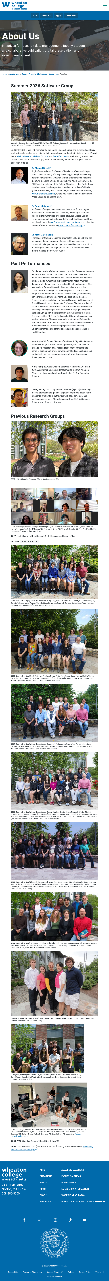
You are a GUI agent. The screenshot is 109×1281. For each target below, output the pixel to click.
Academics (14, 74)
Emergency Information (75, 1189)
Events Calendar (71, 1176)
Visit (35, 15)
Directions (46, 1176)
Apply (58, 15)
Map (42, 1182)
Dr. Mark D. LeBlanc (41, 235)
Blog (42, 1195)
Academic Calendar (72, 1170)
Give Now (70, 15)
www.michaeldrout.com (42, 193)
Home (4, 74)
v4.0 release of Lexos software (65, 222)
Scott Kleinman (60, 156)
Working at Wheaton (73, 1195)
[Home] (18, 5)
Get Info (45, 15)
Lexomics (53, 74)
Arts (42, 1170)
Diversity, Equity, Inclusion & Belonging (83, 1201)
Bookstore (67, 1182)
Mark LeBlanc (23, 156)
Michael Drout (39, 156)
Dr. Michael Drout (40, 168)
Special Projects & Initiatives (34, 74)
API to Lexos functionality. (70, 225)
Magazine (45, 1201)
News (43, 1189)
